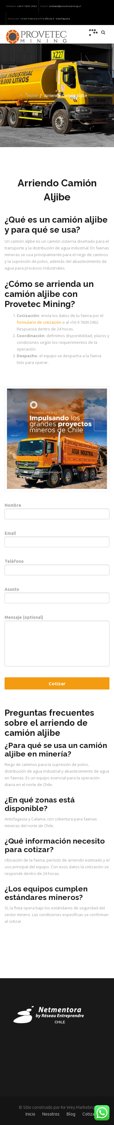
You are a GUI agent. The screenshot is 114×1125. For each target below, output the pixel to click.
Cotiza (88, 1114)
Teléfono (14, 561)
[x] (93, 32)
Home (32, 95)
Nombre (13, 505)
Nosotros (51, 1114)
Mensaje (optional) (24, 617)
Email (10, 533)
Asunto (12, 589)
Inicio (30, 1114)
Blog (71, 1114)
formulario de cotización (39, 322)
